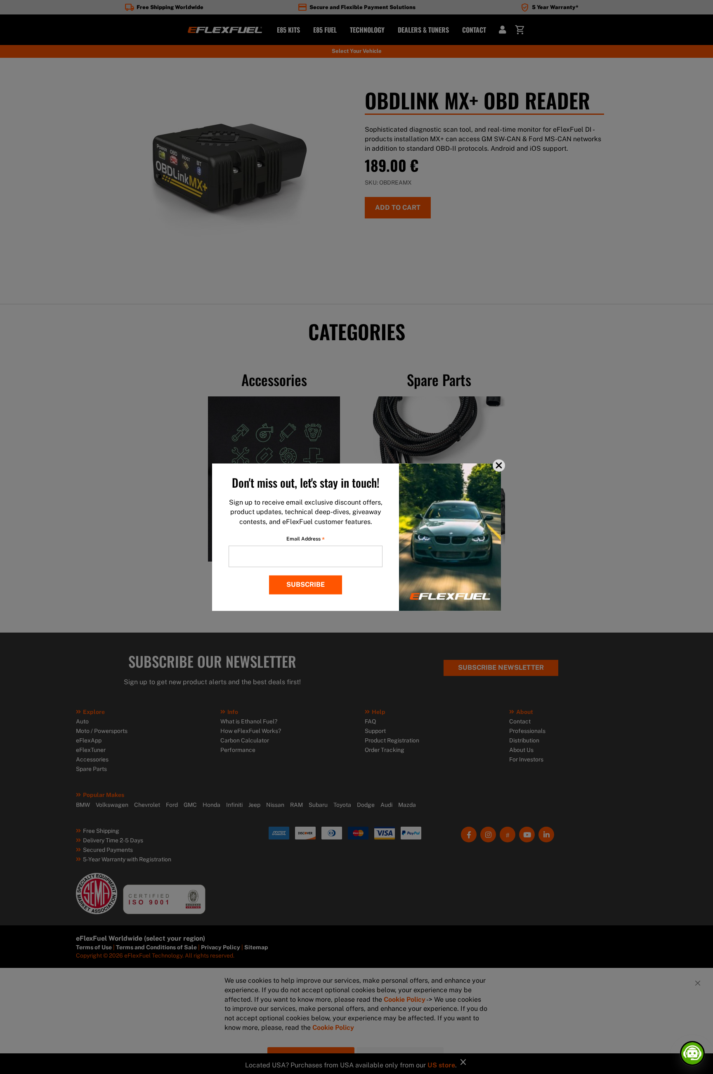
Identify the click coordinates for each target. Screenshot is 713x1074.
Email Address (305, 539)
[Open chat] (692, 1053)
